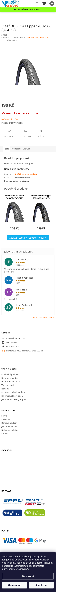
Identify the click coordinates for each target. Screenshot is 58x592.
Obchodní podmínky (11, 374)
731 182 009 (11, 342)
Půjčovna (5, 419)
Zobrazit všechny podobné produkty (27, 238)
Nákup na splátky (9, 430)
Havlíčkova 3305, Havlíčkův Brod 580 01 (24, 350)
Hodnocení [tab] (16, 148)
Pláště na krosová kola (26, 174)
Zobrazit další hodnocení (41, 317)
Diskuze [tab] (26, 148)
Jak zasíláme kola (9, 426)
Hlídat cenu (26, 136)
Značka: (11, 40)
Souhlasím (41, 585)
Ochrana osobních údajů (13, 392)
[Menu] (51, 3)
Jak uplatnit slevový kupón (13, 399)
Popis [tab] (6, 148)
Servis (4, 415)
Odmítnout (14, 585)
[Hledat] (37, 3)
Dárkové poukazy (9, 423)
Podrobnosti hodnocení (38, 37)
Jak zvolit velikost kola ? (12, 396)
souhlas (21, 562)
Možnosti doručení (10, 119)
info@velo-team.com (15, 338)
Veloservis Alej (12, 346)
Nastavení (28, 576)
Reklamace (6, 388)
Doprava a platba (9, 378)
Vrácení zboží (7, 385)
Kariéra (4, 433)
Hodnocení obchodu (10, 381)
